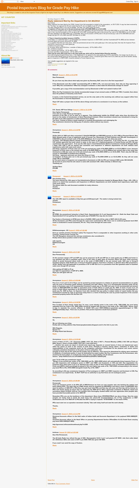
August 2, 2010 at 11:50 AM (71, 280)
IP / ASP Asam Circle (7, 32)
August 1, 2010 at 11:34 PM (72, 176)
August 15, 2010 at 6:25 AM (68, 432)
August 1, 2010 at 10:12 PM (68, 75)
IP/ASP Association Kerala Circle (10, 37)
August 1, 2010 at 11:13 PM (82, 109)
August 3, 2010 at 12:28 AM (71, 339)
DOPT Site (4, 29)
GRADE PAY (54, 65)
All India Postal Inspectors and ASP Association (14, 26)
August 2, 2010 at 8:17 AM (71, 252)
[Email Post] (65, 63)
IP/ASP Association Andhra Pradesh (11, 34)
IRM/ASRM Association (7, 47)
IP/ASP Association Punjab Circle (10, 39)
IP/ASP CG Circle (6, 41)
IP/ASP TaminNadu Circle (8, 46)
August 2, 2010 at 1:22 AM (72, 196)
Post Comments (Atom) (63, 483)
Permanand (56, 176)
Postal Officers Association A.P (9, 50)
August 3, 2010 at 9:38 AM (71, 380)
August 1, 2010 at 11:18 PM (71, 130)
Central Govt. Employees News (10, 28)
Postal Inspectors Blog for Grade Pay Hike (43, 8)
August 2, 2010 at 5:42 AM (78, 230)
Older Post (134, 480)
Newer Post (51, 480)
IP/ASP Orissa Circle (7, 43)
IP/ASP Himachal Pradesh (8, 42)
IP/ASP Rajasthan (6, 45)
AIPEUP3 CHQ (5, 25)
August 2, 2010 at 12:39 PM (71, 302)
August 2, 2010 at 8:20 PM (71, 317)
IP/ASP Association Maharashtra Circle (12, 38)
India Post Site (5, 30)
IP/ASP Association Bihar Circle (10, 36)
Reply (55, 104)
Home (93, 480)
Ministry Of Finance (6, 49)
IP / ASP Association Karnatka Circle (11, 33)
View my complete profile (8, 67)
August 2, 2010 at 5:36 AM (71, 210)
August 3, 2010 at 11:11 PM (71, 414)
